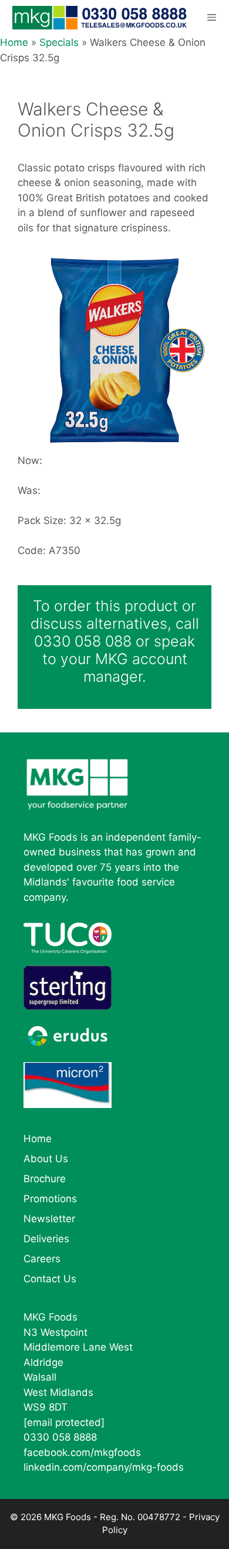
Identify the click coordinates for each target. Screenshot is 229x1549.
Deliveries (46, 1239)
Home (14, 42)
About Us (45, 1159)
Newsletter (49, 1219)
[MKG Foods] (100, 17)
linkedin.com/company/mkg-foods (103, 1467)
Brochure (44, 1179)
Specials (59, 42)
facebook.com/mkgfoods (82, 1452)
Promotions (50, 1199)
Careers (41, 1259)
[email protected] (64, 1422)
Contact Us (49, 1279)
